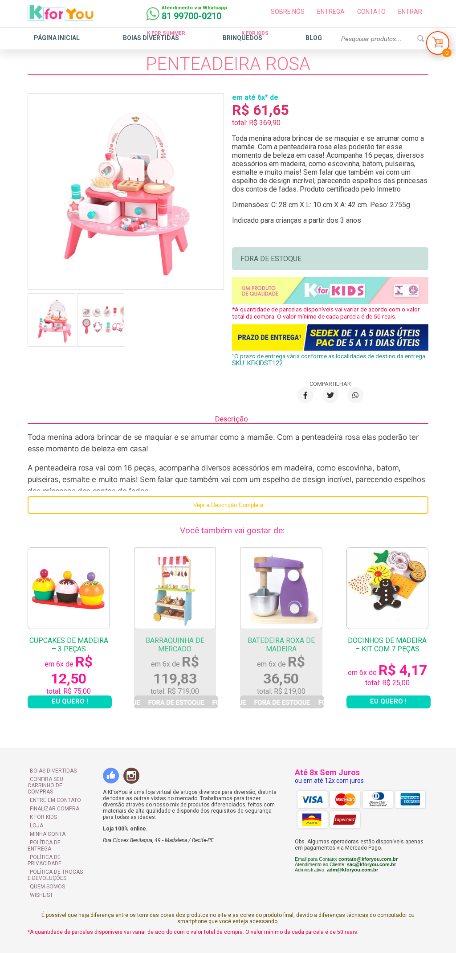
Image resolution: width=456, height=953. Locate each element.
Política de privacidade (44, 860)
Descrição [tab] (231, 419)
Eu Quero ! (70, 701)
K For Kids (43, 817)
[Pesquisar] (420, 38)
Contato (371, 11)
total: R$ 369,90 (256, 123)
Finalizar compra (54, 809)
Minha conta (47, 834)
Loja (36, 825)
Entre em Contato (55, 800)
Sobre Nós (288, 11)
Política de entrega (44, 845)
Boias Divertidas (151, 37)
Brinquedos (242, 37)
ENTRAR (410, 11)
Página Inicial (57, 37)
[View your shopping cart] (438, 45)
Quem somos (47, 886)
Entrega (331, 11)
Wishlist (41, 895)
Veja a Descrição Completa (228, 505)
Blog (313, 37)
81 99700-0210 (191, 16)
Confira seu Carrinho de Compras (45, 785)
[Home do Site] (61, 17)
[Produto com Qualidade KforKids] (330, 301)
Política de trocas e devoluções (55, 875)
